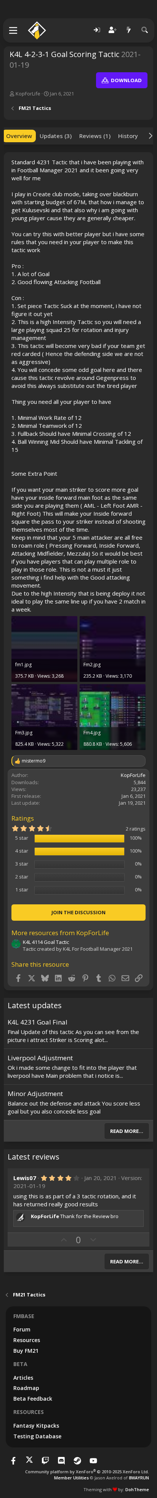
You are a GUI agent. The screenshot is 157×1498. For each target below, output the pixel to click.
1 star (21, 889)
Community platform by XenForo (87, 1471)
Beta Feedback (32, 1398)
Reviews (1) (95, 136)
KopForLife (28, 93)
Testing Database (37, 1436)
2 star (21, 876)
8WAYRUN (139, 1478)
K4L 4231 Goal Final (37, 1022)
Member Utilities (71, 1478)
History (128, 136)
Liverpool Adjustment (40, 1057)
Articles (23, 1377)
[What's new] (129, 30)
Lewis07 (24, 1178)
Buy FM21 (25, 1350)
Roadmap (26, 1388)
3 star (21, 863)
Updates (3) (56, 136)
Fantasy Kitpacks (36, 1425)
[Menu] (13, 30)
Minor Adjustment (35, 1093)
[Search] (145, 30)
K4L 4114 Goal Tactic (46, 942)
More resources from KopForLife (60, 932)
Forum (21, 1329)
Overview (19, 136)
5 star (21, 837)
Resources (26, 1340)
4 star (21, 850)
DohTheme (137, 1489)
